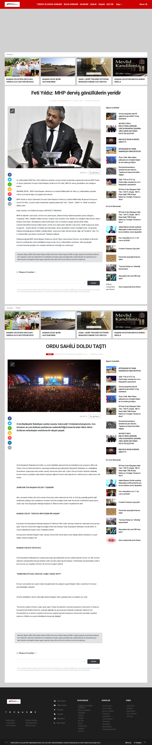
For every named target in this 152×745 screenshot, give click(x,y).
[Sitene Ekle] (36, 712)
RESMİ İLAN (82, 726)
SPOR (80, 723)
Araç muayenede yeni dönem (130, 287)
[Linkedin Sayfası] (23, 712)
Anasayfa (10, 54)
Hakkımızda (10, 720)
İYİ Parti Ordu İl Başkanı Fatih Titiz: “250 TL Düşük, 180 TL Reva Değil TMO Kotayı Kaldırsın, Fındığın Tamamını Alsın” (130, 194)
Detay (129, 743)
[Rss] (27, 712)
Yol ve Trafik (106, 708)
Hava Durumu (107, 706)
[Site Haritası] (32, 712)
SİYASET (81, 729)
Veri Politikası (11, 725)
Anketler (130, 708)
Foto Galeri (61, 701)
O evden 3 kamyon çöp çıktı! (129, 249)
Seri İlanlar (106, 724)
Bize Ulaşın (60, 723)
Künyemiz (61, 718)
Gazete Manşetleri (109, 729)
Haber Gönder (31, 725)
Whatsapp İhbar (31, 723)
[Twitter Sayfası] (11, 712)
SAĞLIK (93, 4)
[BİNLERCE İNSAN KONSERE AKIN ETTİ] (54, 386)
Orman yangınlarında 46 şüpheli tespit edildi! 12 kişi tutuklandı (129, 116)
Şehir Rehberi (107, 727)
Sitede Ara (130, 706)
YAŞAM (101, 4)
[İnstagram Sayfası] (15, 712)
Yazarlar (60, 710)
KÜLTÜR (110, 4)
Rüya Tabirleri (132, 714)
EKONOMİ (84, 4)
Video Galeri (61, 705)
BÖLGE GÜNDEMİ (71, 4)
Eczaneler (106, 714)
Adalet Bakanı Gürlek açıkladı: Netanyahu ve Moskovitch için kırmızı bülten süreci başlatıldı (130, 229)
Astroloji (130, 716)
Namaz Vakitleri (108, 711)
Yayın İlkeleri (10, 723)
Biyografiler (131, 711)
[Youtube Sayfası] (19, 712)
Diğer (118, 4)
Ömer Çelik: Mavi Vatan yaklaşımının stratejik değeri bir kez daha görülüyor (129, 159)
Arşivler (60, 714)
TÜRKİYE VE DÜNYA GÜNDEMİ (49, 4)
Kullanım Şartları (31, 720)
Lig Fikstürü (106, 716)
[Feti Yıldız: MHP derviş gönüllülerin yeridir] (54, 137)
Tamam (138, 743)
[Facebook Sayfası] (7, 712)
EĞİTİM (80, 731)
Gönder (93, 283)
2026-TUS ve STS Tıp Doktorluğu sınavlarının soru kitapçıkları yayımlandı (129, 182)
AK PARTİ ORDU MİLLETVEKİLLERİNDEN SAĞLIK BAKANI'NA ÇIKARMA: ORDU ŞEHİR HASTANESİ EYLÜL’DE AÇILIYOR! (130, 128)
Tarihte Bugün (107, 719)
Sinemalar (106, 721)
